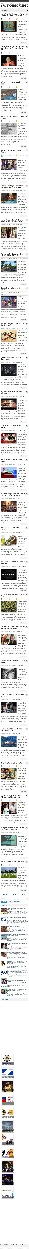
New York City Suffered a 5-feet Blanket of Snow (13, 117)
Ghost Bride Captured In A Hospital (11, 763)
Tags (10, 901)
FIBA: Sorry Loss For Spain (13, 926)
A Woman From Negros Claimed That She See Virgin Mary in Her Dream (12, 186)
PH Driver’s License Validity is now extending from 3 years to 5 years (17, 935)
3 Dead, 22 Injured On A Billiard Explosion (10, 83)
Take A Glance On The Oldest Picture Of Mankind (13, 661)
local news (19, 19)
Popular (4, 901)
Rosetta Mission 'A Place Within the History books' (11, 358)
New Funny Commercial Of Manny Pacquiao (11, 151)
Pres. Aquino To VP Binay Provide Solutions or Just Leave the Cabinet (11, 796)
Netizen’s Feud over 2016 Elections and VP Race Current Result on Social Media (17, 962)
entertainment (20, 292)
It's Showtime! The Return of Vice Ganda (11, 288)
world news (19, 121)
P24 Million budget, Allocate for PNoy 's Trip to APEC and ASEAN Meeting (13, 494)
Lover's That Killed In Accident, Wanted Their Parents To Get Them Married (12, 14)
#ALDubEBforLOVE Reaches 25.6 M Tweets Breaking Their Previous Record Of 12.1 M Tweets (17, 980)
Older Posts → (24, 894)
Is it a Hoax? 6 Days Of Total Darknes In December (13, 562)
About (27, 1244)
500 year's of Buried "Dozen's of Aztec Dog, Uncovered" (12, 324)
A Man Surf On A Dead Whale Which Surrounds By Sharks (11, 729)
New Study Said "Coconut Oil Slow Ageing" (11, 528)
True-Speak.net (12, 1244)
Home (14, 894)
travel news (25, 258)
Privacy (18, 1244)
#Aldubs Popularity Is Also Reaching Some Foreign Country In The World (17, 990)
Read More (23, 42)
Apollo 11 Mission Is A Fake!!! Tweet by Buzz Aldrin (12, 695)
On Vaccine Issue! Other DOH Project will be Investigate (12, 392)
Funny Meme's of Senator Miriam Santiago (11, 426)
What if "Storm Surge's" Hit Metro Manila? (11, 460)
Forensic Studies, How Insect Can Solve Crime (13, 595)
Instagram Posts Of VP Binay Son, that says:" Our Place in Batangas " (12, 828)
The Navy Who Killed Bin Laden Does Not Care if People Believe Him (13, 627)
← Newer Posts (4, 894)
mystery (24, 190)
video (24, 19)
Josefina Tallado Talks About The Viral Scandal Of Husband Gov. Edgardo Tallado (17, 953)
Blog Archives (17, 901)
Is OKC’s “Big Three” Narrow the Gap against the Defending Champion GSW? (17, 971)
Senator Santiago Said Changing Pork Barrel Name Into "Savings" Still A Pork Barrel (12, 48)
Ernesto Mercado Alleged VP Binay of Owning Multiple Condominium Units (12, 220)
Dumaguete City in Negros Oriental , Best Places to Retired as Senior (12, 254)
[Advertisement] (13, 1026)
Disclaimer (22, 1244)
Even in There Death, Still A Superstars (12, 862)
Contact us (14, 1246)
